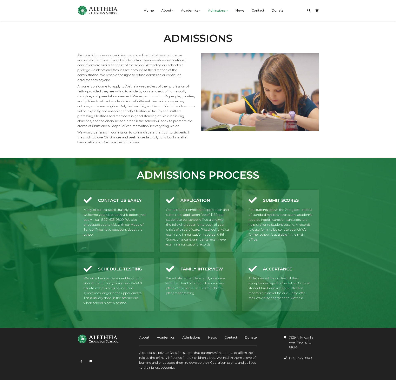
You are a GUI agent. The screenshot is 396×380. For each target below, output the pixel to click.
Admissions (191, 337)
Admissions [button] (216, 10)
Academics (166, 337)
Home (149, 10)
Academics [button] (189, 10)
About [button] (166, 10)
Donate (278, 10)
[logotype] (98, 10)
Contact (258, 10)
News (239, 10)
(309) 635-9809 (300, 358)
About (144, 337)
